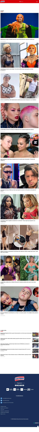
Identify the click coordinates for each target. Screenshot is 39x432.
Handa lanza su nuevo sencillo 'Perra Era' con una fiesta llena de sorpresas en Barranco (17, 39)
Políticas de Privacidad (5, 412)
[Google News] (22, 385)
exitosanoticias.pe (6, 400)
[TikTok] (23, 385)
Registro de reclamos (4, 407)
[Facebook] (15, 385)
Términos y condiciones (5, 410)
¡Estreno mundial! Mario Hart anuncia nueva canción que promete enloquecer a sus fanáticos (18, 99)
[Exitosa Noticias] (3, 2)
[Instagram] (20, 385)
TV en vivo (2, 409)
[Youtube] (18, 385)
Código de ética (3, 406)
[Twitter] (17, 385)
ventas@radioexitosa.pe (7, 398)
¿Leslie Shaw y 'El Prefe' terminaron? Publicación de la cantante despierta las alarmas (17, 129)
